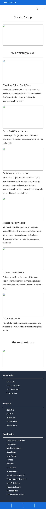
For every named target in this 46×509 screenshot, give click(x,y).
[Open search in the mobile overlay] (37, 9)
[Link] (6, 505)
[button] (43, 9)
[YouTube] (42, 3)
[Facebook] (35, 3)
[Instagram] (39, 3)
